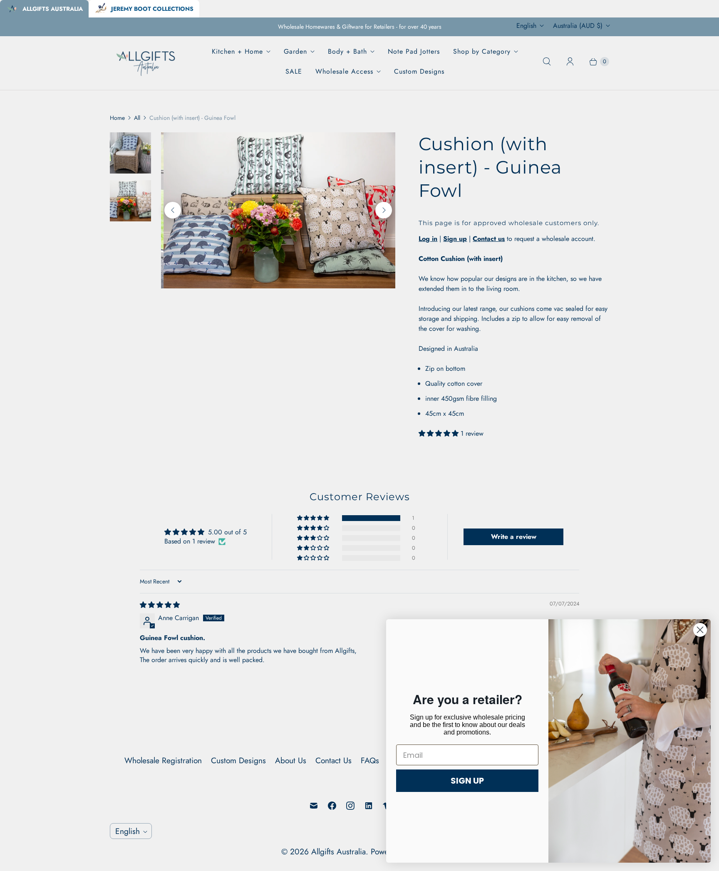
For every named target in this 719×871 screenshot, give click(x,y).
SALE (293, 71)
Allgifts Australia (338, 851)
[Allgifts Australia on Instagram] (350, 805)
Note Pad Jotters (414, 51)
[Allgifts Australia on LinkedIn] (369, 805)
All (137, 118)
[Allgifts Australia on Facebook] (332, 805)
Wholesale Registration (163, 760)
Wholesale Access (344, 71)
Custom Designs (419, 71)
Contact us (489, 238)
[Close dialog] (700, 630)
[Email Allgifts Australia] (314, 805)
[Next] (383, 210)
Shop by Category (482, 51)
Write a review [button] (513, 536)
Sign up (455, 238)
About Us (290, 760)
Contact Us (333, 760)
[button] (440, 433)
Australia (577, 25)
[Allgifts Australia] (146, 61)
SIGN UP (467, 781)
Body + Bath (347, 51)
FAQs (370, 760)
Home (117, 118)
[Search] (546, 62)
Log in (428, 238)
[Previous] (172, 210)
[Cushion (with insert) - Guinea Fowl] (327, 210)
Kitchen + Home (237, 51)
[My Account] (570, 62)
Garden (295, 51)
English (526, 25)
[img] (160, 605)
